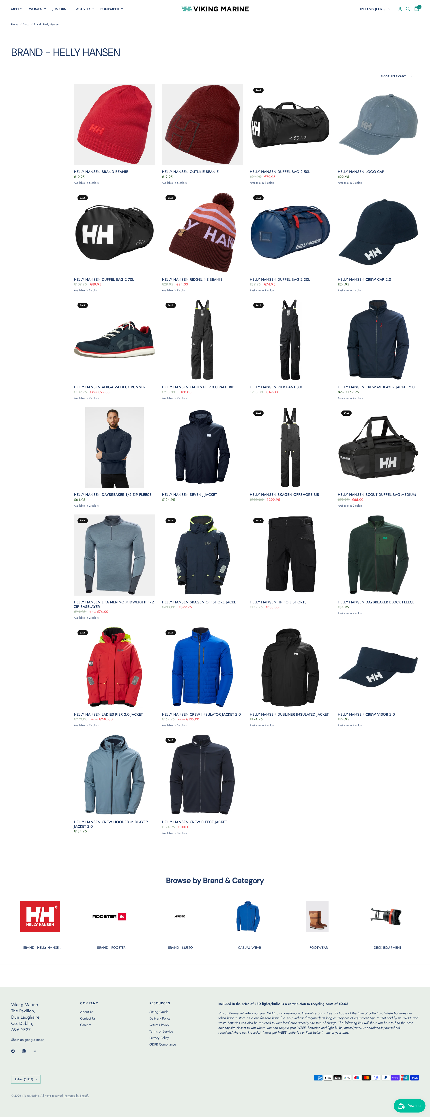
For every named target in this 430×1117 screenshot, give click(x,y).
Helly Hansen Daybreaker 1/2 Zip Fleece (112, 495)
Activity (83, 8)
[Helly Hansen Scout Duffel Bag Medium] (378, 447)
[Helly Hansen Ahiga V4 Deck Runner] (114, 339)
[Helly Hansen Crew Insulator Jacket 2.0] (202, 667)
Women (36, 8)
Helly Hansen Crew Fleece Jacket (194, 822)
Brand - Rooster (111, 948)
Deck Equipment (387, 948)
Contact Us (87, 1018)
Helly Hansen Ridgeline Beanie (192, 279)
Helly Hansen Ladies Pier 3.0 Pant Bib (198, 387)
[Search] (408, 9)
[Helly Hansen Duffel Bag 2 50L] (290, 124)
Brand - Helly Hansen (42, 948)
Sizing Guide (159, 1011)
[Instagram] (27, 1051)
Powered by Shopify (76, 1095)
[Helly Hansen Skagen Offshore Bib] (290, 447)
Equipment (110, 8)
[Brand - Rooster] (111, 916)
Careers (85, 1024)
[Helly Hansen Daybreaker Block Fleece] (378, 555)
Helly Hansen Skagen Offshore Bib (284, 495)
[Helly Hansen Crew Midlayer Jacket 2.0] (378, 339)
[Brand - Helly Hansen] (42, 916)
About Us (86, 1011)
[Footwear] (318, 916)
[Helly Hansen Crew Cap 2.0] (378, 232)
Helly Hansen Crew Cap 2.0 (364, 279)
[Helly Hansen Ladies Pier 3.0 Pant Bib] (202, 339)
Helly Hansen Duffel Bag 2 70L (104, 279)
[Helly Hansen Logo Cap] (378, 124)
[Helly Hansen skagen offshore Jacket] (202, 555)
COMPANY (89, 1003)
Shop (26, 24)
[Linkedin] (38, 1051)
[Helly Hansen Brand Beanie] (114, 124)
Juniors (59, 8)
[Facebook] (16, 1051)
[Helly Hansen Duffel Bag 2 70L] (114, 232)
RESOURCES (159, 1003)
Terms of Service (161, 1031)
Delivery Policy (159, 1018)
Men (15, 8)
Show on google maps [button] (27, 1040)
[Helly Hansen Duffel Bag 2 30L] (290, 232)
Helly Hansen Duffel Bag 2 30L (280, 279)
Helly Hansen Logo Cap (361, 172)
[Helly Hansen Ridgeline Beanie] (202, 232)
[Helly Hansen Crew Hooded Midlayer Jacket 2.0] (114, 774)
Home (14, 24)
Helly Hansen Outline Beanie (190, 172)
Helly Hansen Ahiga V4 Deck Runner (110, 387)
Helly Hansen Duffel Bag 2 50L (280, 172)
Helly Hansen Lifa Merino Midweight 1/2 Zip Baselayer (114, 604)
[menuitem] (18, 9)
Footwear (319, 948)
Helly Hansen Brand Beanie (101, 172)
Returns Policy (159, 1024)
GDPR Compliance (162, 1044)
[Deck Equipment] (387, 916)
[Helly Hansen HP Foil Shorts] (290, 555)
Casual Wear (249, 948)
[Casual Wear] (249, 916)
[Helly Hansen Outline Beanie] (202, 124)
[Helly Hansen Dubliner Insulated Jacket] (290, 667)
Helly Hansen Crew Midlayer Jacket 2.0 (376, 387)
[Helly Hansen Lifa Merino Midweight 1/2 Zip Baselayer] (114, 555)
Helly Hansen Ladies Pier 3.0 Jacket (108, 714)
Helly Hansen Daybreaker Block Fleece (376, 602)
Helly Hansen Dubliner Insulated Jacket (289, 714)
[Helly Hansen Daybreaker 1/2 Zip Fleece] (114, 447)
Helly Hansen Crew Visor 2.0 (366, 714)
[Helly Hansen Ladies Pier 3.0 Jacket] (114, 667)
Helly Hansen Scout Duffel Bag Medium (377, 495)
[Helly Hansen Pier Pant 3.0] (290, 339)
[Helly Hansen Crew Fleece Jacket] (202, 774)
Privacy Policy (159, 1037)
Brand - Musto (180, 948)
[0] (415, 9)
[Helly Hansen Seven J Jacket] (202, 447)
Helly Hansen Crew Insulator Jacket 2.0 (201, 714)
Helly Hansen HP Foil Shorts (278, 602)
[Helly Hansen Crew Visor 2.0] (378, 667)
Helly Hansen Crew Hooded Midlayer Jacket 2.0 (111, 824)
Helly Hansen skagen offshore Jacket (200, 602)
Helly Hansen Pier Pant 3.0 (276, 387)
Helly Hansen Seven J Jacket (189, 495)
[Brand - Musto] (180, 916)
